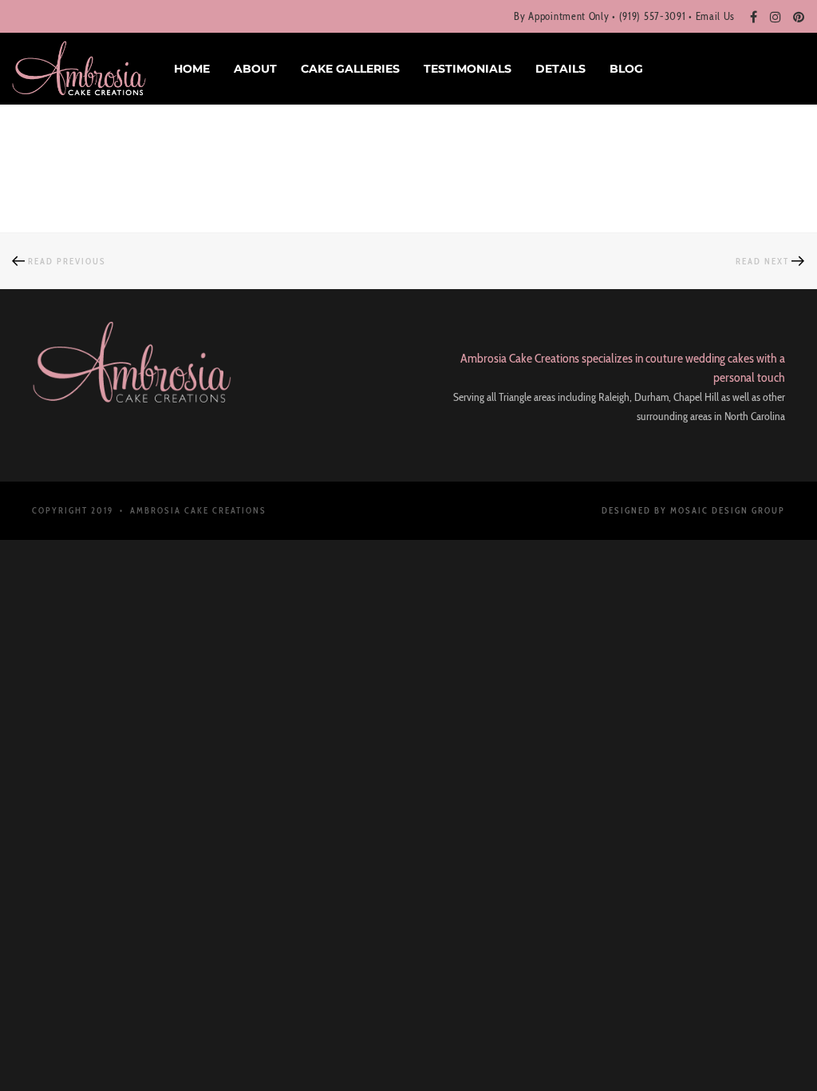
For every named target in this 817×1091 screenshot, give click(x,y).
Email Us (716, 16)
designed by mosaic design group (693, 510)
